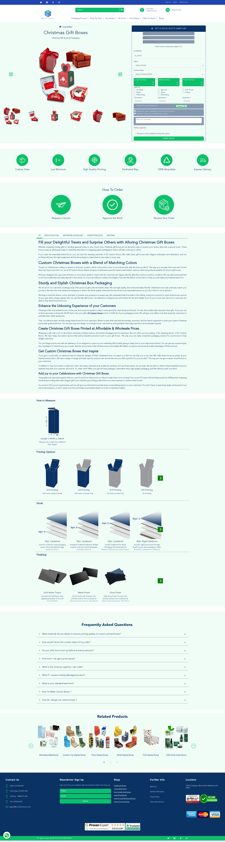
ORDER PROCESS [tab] (95, 236)
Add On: (137, 87)
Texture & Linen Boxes (121, 802)
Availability (138, 51)
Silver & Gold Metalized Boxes (124, 798)
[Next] (160, 478)
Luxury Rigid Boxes (120, 795)
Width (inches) (164, 80)
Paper (136, 61)
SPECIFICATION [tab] (52, 236)
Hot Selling (134, 18)
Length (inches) (140, 80)
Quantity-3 (186, 98)
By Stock (122, 18)
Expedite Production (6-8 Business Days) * (152, 114)
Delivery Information (157, 791)
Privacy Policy (154, 797)
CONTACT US (183, 2)
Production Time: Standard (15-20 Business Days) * (155, 111)
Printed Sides (139, 70)
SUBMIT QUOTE (169, 138)
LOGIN (175, 2)
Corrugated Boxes (120, 789)
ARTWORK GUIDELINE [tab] (73, 236)
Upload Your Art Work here (147, 105)
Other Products (149, 18)
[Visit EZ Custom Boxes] (60, 27)
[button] (31, 746)
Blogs (161, 18)
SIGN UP (168, 2)
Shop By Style (96, 18)
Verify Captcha (140, 128)
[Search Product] (121, 10)
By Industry (110, 18)
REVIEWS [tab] (111, 236)
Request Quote (176, 10)
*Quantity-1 (138, 98)
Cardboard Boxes (120, 785)
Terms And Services (157, 802)
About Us (153, 786)
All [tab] (39, 235)
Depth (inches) (188, 80)
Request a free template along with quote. (154, 133)
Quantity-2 (162, 98)
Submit (85, 801)
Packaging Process (79, 18)
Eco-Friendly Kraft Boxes (122, 792)
